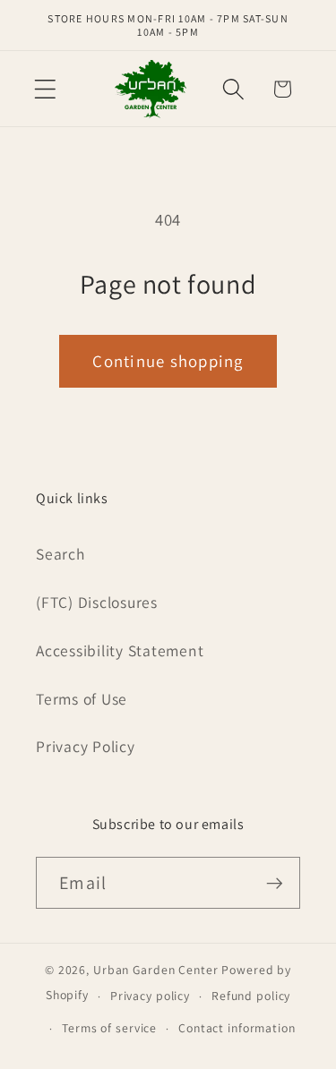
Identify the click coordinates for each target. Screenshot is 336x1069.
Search (60, 553)
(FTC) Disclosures (97, 602)
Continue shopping (167, 361)
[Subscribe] (274, 883)
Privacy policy (150, 996)
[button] (45, 89)
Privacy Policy (85, 746)
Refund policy (250, 996)
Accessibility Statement (119, 650)
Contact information (237, 1028)
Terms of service (109, 1028)
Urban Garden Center (156, 970)
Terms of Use (81, 698)
